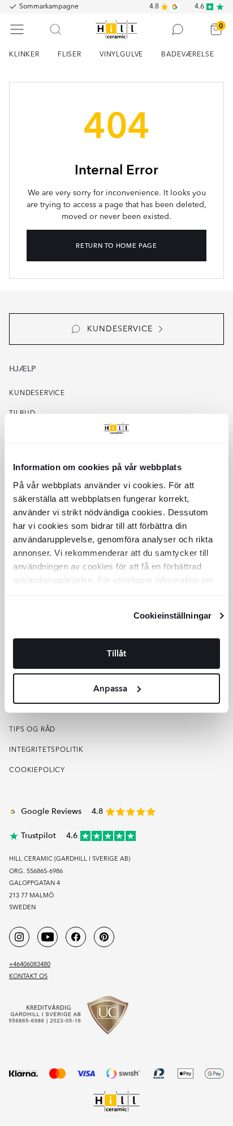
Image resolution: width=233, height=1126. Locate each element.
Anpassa (110, 688)
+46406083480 (29, 965)
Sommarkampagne (49, 6)
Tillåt (116, 653)
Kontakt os (28, 977)
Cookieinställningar (172, 615)
